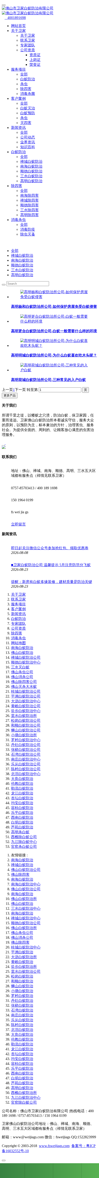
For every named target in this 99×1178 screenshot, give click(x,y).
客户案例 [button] (18, 98)
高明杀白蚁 (20, 832)
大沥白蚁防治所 (24, 957)
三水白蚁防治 (31, 176)
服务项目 (18, 604)
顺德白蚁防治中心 (26, 662)
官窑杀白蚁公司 (24, 847)
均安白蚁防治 (22, 803)
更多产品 (10, 395)
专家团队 (27, 45)
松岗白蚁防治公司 (26, 720)
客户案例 (18, 609)
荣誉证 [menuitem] (35, 64)
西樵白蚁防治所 (24, 1093)
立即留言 (18, 524)
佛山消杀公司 (22, 677)
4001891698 (15, 18)
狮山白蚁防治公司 (26, 730)
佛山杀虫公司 (22, 672)
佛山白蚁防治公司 (26, 870)
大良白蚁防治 (22, 779)
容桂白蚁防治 (22, 808)
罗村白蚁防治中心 (26, 740)
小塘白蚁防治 (22, 991)
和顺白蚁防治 (22, 981)
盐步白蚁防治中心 (26, 711)
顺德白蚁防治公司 (26, 923)
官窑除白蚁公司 (24, 1102)
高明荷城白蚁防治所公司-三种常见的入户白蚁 (48, 380)
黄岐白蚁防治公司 (26, 706)
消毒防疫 (27, 229)
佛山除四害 (20, 874)
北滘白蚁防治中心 (26, 774)
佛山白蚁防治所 (24, 899)
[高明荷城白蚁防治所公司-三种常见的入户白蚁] (54, 370)
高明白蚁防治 (31, 181)
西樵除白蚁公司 (24, 837)
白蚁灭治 (27, 108)
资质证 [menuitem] (35, 55)
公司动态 (27, 137)
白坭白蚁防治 (22, 822)
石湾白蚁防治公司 (26, 754)
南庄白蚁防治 (22, 1015)
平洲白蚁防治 (22, 952)
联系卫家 (27, 40)
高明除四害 (29, 215)
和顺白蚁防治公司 (26, 725)
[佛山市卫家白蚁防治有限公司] (49, 11)
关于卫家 (27, 35)
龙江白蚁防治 (22, 793)
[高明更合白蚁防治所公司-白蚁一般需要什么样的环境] (54, 321)
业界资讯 (27, 142)
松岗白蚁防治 (22, 976)
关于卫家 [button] (18, 31)
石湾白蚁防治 (22, 1010)
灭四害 (25, 123)
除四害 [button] (16, 186)
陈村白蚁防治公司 (26, 769)
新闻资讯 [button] (18, 128)
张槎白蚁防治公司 (26, 750)
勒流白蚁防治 (22, 788)
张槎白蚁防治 (22, 1005)
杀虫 (24, 84)
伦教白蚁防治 (22, 783)
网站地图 (18, 643)
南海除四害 (29, 195)
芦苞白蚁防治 (22, 827)
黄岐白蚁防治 (22, 962)
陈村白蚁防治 (22, 1025)
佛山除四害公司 (24, 682)
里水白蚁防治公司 (26, 971)
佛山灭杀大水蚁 (24, 687)
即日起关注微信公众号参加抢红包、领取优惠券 (49, 548)
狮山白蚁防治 (22, 986)
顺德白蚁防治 (31, 171)
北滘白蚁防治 (22, 1030)
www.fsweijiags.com (54, 1146)
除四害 (25, 89)
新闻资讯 (18, 614)
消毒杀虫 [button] (18, 220)
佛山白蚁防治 (22, 653)
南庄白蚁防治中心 (26, 759)
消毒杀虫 (18, 638)
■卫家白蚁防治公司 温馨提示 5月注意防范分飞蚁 (51, 565)
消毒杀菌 (27, 94)
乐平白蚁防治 (22, 813)
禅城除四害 (29, 200)
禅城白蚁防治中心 (26, 918)
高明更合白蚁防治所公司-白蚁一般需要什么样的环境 (54, 331)
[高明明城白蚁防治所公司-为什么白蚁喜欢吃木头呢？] (54, 345)
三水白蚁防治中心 (26, 908)
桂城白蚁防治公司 (26, 691)
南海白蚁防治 (31, 166)
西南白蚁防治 (22, 817)
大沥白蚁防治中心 (26, 701)
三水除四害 (29, 210)
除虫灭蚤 (27, 234)
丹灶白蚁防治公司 (26, 745)
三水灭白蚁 (20, 667)
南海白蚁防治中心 (26, 884)
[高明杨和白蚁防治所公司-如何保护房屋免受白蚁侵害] (54, 297)
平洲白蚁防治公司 (26, 696)
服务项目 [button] (18, 69)
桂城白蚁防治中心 (26, 947)
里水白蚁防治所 (24, 716)
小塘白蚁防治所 (24, 735)
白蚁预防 (27, 113)
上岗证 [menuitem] (35, 60)
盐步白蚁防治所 (24, 967)
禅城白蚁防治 (31, 161)
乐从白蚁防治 (22, 1020)
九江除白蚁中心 (24, 842)
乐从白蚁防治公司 (26, 764)
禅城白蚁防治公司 (26, 657)
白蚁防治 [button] (18, 152)
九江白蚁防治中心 (26, 1097)
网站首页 (18, 26)
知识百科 (27, 147)
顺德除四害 (29, 205)
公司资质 (18, 628)
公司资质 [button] (27, 50)
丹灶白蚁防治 (22, 1001)
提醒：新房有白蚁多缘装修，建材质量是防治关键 (51, 582)
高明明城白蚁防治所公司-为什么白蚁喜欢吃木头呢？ (54, 355)
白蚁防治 (27, 79)
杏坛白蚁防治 (22, 798)
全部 (24, 74)
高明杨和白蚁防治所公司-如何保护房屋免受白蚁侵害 (54, 306)
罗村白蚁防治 (22, 996)
